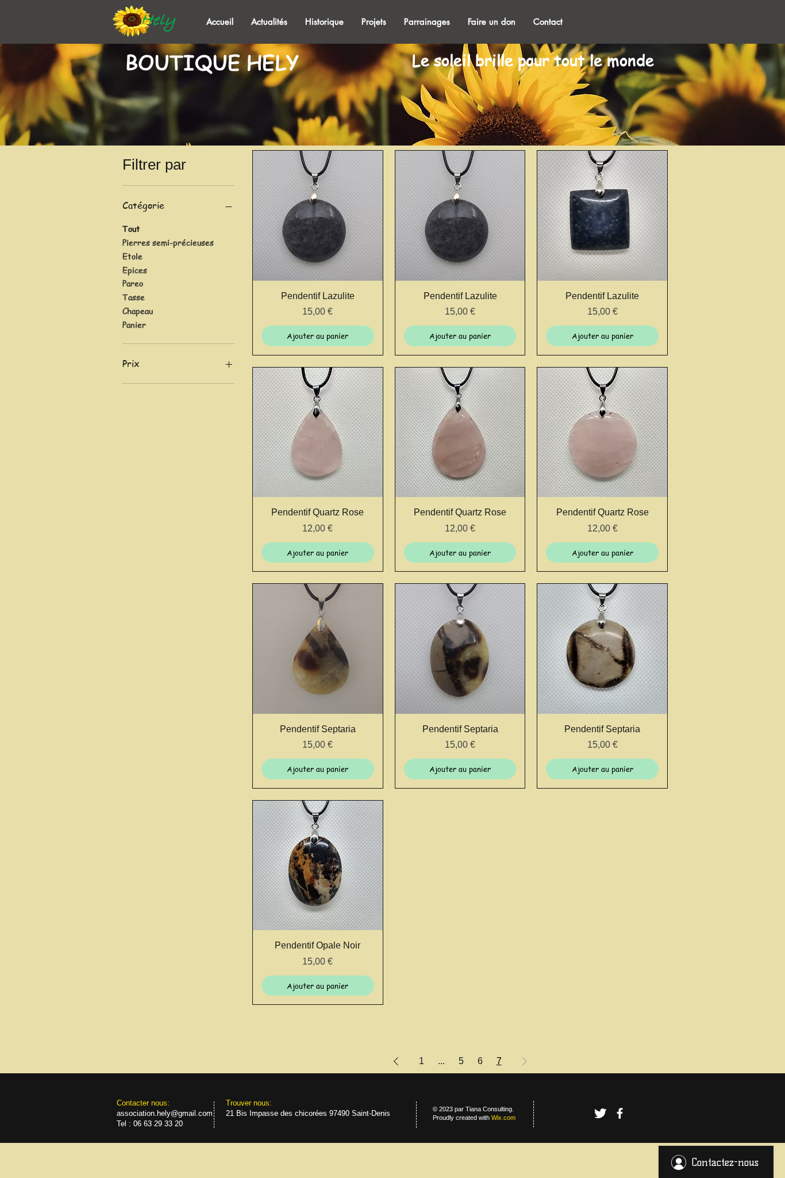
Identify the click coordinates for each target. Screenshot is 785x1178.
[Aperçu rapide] (318, 216)
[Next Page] (525, 1061)
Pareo (132, 283)
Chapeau (137, 310)
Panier (134, 324)
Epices (134, 270)
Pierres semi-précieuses (168, 242)
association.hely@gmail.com (165, 1113)
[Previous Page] (396, 1061)
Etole (132, 256)
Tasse (133, 297)
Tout (131, 228)
